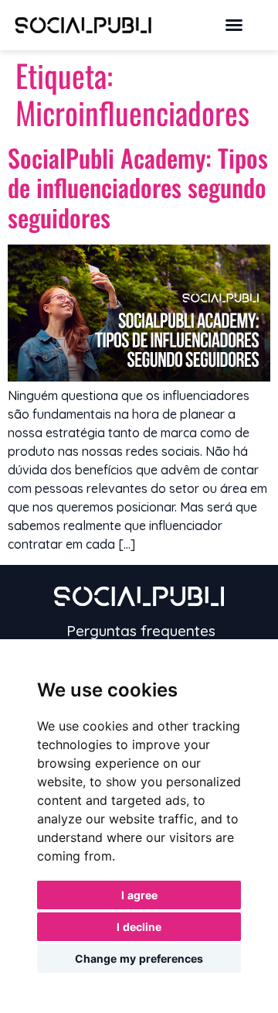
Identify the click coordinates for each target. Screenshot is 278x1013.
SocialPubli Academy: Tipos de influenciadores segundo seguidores (138, 187)
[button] (234, 25)
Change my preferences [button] (139, 958)
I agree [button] (139, 895)
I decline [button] (139, 926)
